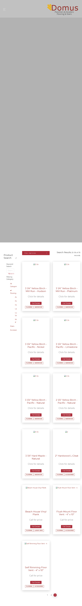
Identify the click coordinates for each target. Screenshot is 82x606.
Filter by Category (9, 278)
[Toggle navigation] (4, 9)
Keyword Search (9, 265)
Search (12, 273)
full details (36, 303)
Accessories (14, 330)
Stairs (12, 326)
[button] (36, 253)
